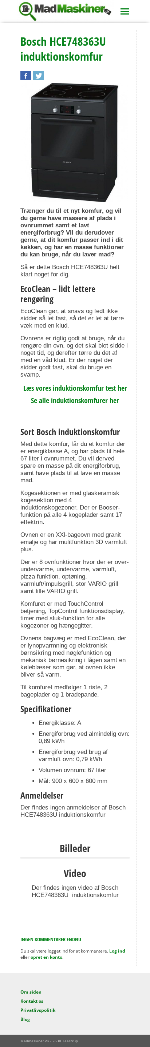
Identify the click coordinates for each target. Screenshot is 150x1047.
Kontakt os (31, 1001)
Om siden (31, 992)
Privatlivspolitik (37, 1010)
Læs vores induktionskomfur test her (75, 388)
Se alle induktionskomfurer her (75, 400)
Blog (25, 1019)
